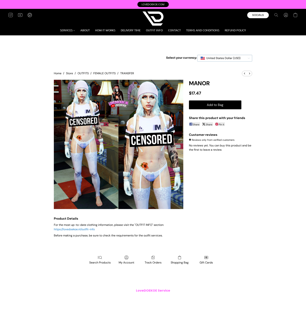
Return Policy (174, 297)
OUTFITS (83, 73)
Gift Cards (206, 262)
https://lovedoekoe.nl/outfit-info (74, 229)
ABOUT (85, 30)
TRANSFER (127, 73)
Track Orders (153, 262)
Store (69, 73)
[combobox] (224, 58)
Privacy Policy (126, 297)
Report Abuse (205, 297)
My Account (126, 262)
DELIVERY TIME (131, 30)
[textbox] (222, 58)
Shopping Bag (180, 262)
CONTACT (174, 30)
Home (57, 73)
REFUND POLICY (235, 30)
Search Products (100, 262)
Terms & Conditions (105, 297)
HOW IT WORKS (105, 30)
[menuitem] (244, 73)
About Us (189, 297)
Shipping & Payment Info (150, 297)
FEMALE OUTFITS (104, 73)
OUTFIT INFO (154, 30)
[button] (153, 4)
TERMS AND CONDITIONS (202, 30)
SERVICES (66, 30)
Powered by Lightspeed (153, 303)
